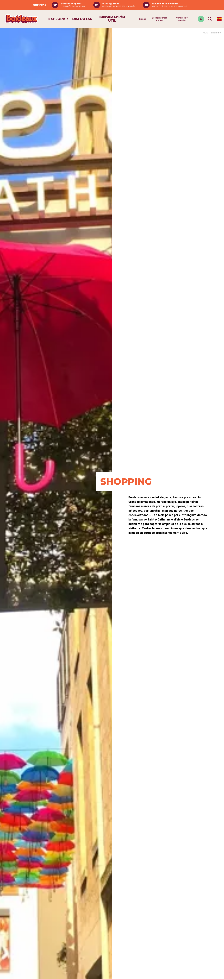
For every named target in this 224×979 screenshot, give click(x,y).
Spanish (219, 19)
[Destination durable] (201, 19)
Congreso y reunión (181, 18)
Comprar (39, 4)
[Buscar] (210, 19)
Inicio (205, 32)
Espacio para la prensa (159, 18)
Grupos (142, 19)
